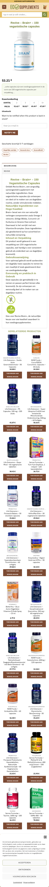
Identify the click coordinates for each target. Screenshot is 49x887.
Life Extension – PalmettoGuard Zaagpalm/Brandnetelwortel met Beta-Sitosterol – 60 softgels (14, 662)
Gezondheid (38, 150)
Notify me (10, 132)
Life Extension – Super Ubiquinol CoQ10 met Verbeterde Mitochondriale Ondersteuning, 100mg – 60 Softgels (36, 414)
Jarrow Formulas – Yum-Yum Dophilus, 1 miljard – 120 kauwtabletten (36, 465)
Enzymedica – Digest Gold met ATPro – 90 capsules (36, 560)
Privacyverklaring (29, 882)
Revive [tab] (7, 171)
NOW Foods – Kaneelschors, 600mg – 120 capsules (36, 660)
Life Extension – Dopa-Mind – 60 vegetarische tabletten (13, 464)
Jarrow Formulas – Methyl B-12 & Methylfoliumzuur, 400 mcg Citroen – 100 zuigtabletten (36, 762)
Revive (6, 154)
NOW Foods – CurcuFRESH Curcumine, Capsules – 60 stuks (36, 363)
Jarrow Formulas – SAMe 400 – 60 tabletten (36, 815)
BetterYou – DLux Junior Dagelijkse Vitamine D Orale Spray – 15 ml (13, 610)
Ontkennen (24, 869)
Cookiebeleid (17, 882)
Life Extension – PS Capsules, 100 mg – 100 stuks (12, 411)
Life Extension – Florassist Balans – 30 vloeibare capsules (12, 513)
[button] (45, 837)
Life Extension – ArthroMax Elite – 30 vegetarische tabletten (36, 513)
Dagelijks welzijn (10, 150)
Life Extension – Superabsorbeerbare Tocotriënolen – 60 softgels (13, 561)
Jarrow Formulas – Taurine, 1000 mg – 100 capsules (12, 815)
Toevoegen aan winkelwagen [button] (12, 375)
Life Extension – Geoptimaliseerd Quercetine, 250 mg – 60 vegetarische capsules (36, 611)
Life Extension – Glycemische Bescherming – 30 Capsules (36, 712)
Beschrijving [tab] (10, 166)
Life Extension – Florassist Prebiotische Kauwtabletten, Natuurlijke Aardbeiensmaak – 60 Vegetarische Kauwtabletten (13, 764)
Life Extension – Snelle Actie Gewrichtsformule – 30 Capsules (13, 363)
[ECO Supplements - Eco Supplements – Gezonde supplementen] (24, 7)
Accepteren (24, 862)
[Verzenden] (44, 14)
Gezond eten (25, 150)
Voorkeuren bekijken (24, 876)
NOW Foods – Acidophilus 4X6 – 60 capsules (12, 711)
